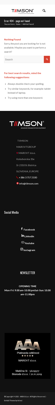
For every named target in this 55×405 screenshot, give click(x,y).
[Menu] (49, 10)
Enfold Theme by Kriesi (13, 400)
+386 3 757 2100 (28, 177)
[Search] (43, 10)
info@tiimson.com (28, 183)
